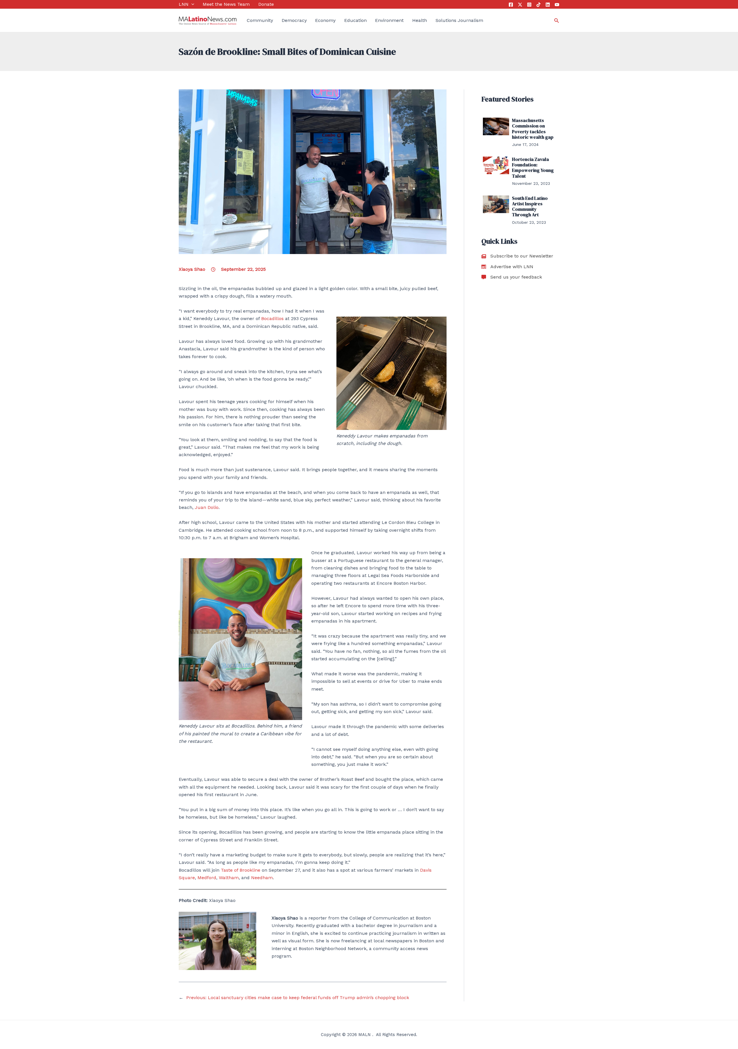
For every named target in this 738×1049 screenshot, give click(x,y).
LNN (184, 4)
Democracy (294, 20)
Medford (206, 877)
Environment (389, 20)
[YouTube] (557, 4)
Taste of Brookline (240, 870)
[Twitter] (520, 4)
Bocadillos (272, 318)
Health (419, 20)
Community (260, 20)
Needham (262, 877)
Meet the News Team (226, 4)
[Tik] (538, 4)
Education (355, 20)
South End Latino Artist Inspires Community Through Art (530, 206)
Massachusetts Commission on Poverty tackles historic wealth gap (533, 128)
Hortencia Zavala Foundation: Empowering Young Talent (533, 167)
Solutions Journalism (459, 20)
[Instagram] (529, 4)
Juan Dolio (207, 507)
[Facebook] (511, 4)
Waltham (229, 877)
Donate (266, 4)
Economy (325, 20)
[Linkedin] (547, 4)
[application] (191, 4)
